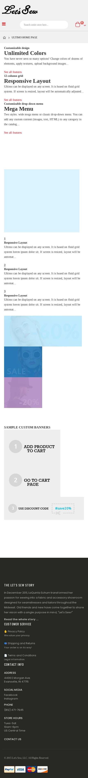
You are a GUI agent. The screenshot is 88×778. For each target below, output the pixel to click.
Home (4, 38)
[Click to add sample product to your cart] (32, 446)
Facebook (11, 695)
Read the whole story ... (21, 619)
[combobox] (44, 25)
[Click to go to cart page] (32, 480)
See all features (13, 72)
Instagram (11, 699)
